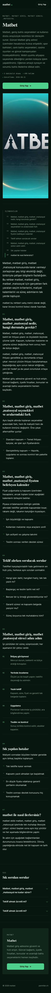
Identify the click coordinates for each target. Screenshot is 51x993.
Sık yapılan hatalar (18, 250)
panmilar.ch (43, 986)
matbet (6, 4)
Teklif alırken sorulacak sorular (23, 238)
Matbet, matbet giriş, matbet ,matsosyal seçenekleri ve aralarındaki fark (28, 225)
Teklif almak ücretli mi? (15, 901)
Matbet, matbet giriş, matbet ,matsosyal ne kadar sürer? (18, 890)
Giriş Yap (42, 4)
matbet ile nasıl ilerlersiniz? (22, 255)
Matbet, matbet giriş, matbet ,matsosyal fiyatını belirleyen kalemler (28, 232)
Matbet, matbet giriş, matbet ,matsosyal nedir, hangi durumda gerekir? (28, 218)
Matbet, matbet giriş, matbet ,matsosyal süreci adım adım (28, 244)
